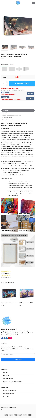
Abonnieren (18, 359)
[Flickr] (11, 338)
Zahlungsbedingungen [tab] (7, 119)
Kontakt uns (6, 375)
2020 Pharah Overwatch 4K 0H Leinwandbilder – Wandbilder (26, 303)
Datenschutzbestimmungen (9, 390)
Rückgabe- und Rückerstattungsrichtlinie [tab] (11, 115)
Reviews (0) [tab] (4, 112)
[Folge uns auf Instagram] (5, 338)
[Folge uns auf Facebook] (2, 338)
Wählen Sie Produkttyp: (7, 64)
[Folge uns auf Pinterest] (9, 338)
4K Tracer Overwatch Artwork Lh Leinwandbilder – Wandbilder (8, 303)
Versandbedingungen (8, 378)
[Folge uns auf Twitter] (7, 338)
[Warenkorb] (33, 3)
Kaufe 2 (30, 93)
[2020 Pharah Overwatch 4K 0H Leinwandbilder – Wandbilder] (27, 293)
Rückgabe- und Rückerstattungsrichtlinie (12, 381)
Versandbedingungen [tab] (7, 117)
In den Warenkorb (22, 83)
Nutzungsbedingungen (8, 393)
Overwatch (3, 51)
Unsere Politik (6, 396)
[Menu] (2, 3)
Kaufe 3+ (30, 98)
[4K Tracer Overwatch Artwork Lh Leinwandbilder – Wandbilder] (9, 293)
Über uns (5, 372)
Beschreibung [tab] (5, 110)
